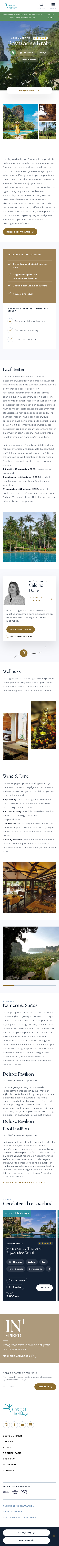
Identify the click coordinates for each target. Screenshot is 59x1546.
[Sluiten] (54, 1536)
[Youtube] (22, 1424)
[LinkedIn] (30, 1424)
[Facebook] (14, 1424)
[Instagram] (6, 1424)
